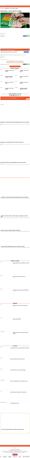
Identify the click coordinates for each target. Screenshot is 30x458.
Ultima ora (12, 456)
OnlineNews (2, 163)
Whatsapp (1, 456)
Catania (14, 6)
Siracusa (27, 6)
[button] (1, 432)
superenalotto (5, 59)
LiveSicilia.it (2, 8)
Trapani (29, 6)
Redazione (14, 263)
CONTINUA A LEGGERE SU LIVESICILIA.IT (15, 66)
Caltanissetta (18, 6)
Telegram (6, 456)
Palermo (12, 6)
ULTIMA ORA (9, 6)
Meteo (17, 456)
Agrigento (16, 6)
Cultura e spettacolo (23, 456)
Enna (21, 6)
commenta (16, 61)
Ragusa (25, 6)
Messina (23, 6)
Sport (29, 456)
